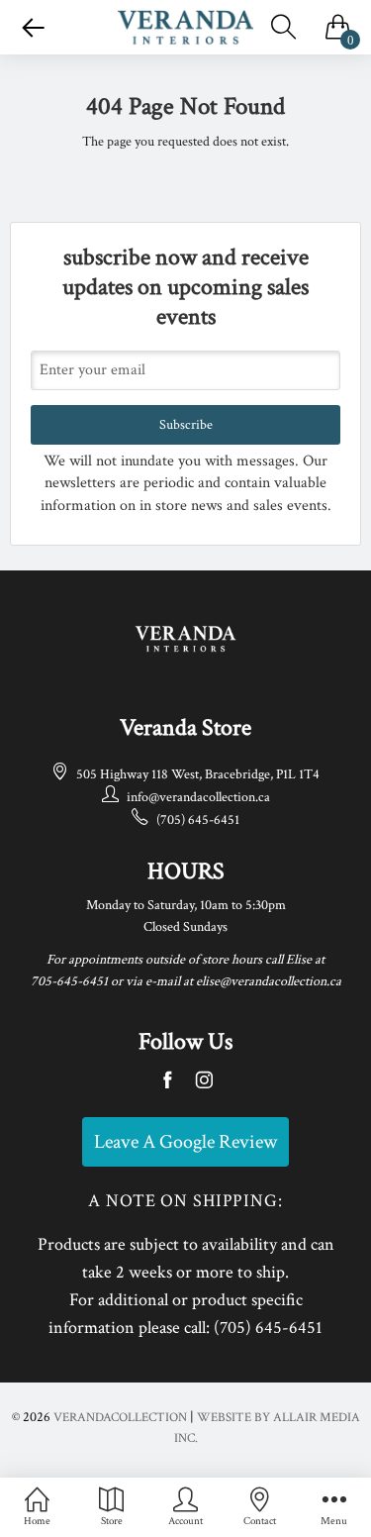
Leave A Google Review (185, 1142)
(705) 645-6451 (197, 820)
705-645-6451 (69, 981)
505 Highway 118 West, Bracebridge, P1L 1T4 (198, 774)
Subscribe (186, 425)
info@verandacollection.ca (198, 797)
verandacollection (120, 1417)
